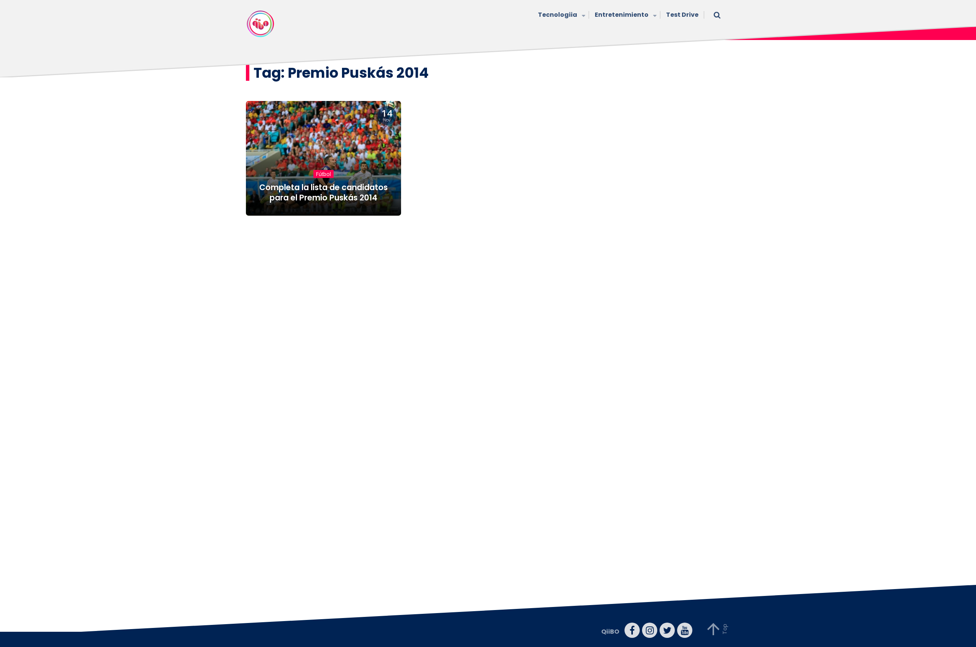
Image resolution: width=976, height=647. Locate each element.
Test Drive (682, 14)
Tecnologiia (557, 14)
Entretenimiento (622, 14)
